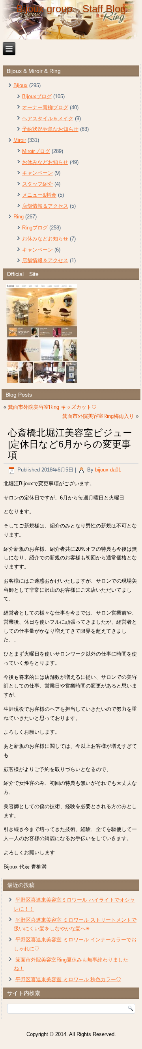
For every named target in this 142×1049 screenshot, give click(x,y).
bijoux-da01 (108, 470)
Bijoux (20, 85)
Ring (18, 217)
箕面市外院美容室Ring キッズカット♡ (52, 407)
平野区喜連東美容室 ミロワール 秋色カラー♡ (68, 979)
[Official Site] (71, 333)
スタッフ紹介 (37, 184)
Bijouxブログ (37, 96)
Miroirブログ (36, 151)
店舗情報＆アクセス (45, 206)
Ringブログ (35, 228)
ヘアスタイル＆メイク (47, 118)
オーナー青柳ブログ (45, 107)
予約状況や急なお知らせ (50, 129)
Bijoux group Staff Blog (71, 9)
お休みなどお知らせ (45, 162)
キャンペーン (37, 173)
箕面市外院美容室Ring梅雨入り (98, 416)
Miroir (19, 140)
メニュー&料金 (39, 195)
